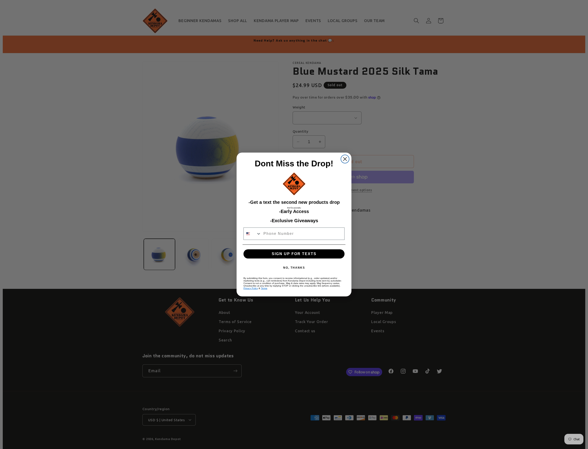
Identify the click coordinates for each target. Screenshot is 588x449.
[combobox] (252, 234)
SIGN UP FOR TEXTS (294, 254)
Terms (264, 288)
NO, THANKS (294, 267)
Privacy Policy (250, 288)
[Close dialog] (345, 159)
